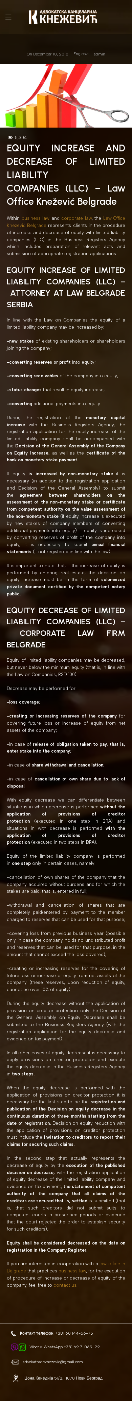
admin (99, 54)
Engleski (81, 53)
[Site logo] (66, 16)
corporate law (76, 218)
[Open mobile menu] (8, 17)
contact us (64, 1285)
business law (36, 218)
